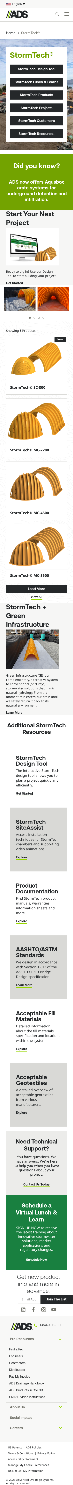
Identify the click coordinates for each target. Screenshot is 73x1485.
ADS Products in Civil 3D (26, 1390)
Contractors (17, 1363)
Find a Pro (16, 1349)
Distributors (17, 1370)
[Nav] (66, 14)
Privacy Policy (46, 1453)
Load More (36, 589)
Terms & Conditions (20, 1453)
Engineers (16, 1356)
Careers (16, 1428)
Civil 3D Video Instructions (27, 1397)
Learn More (14, 712)
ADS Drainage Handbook (26, 1383)
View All (36, 597)
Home (10, 33)
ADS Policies (34, 1447)
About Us (17, 1407)
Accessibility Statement (23, 1459)
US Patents (15, 1447)
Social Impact (21, 1418)
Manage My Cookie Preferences (28, 1465)
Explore (21, 857)
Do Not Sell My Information (25, 1471)
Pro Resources (22, 1339)
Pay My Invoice (19, 1376)
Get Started (14, 283)
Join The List (56, 1299)
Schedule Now (36, 1260)
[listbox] (36, 4)
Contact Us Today (36, 1184)
